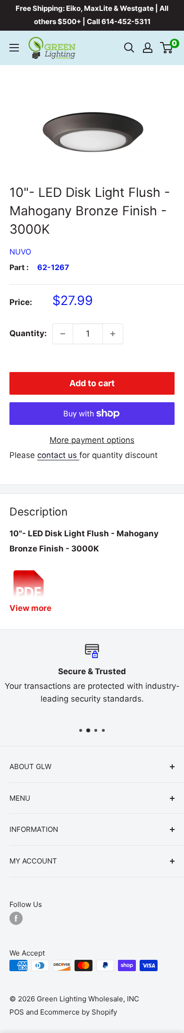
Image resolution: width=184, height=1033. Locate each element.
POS (16, 1012)
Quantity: (28, 333)
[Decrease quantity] (63, 334)
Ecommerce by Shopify (78, 1012)
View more (30, 608)
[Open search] (129, 47)
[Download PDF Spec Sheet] (28, 569)
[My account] (147, 47)
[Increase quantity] (113, 334)
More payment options (92, 440)
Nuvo (20, 251)
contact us (58, 455)
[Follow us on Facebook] (16, 918)
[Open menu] (14, 47)
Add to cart (92, 383)
